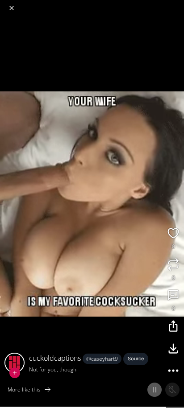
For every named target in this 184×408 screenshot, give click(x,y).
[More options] (173, 371)
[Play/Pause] (154, 390)
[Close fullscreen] (11, 8)
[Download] (173, 349)
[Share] (173, 327)
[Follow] (14, 372)
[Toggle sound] (172, 390)
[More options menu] (176, 4)
